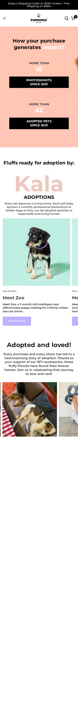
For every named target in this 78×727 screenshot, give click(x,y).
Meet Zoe (13, 297)
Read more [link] (17, 321)
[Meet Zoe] (36, 252)
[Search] (66, 18)
